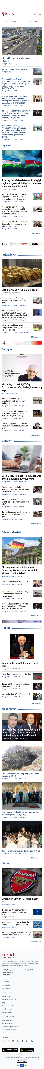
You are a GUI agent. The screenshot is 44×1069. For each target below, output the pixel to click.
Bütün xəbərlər (36, 233)
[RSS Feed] (32, 1041)
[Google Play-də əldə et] (27, 1050)
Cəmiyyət (7, 349)
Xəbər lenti (33, 22)
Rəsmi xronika (6, 988)
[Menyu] (40, 14)
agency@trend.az (7, 974)
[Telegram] (22, 1041)
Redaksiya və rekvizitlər (9, 999)
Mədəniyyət (9, 708)
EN (18, 1065)
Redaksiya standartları (9, 1006)
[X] (13, 1041)
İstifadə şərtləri (7, 1020)
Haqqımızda (6, 996)
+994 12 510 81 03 (7, 972)
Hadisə (6, 627)
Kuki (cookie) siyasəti (9, 1030)
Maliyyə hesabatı (7, 1012)
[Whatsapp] (4, 1041)
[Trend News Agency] (8, 955)
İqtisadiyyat (9, 254)
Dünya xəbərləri (11, 532)
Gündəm (7, 440)
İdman (6, 863)
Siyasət (6, 145)
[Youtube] (18, 1041)
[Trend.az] (8, 14)
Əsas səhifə (11, 22)
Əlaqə (4, 1003)
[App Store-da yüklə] (10, 1050)
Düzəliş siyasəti (7, 1009)
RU (26, 1065)
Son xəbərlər (6, 985)
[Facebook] (8, 1041)
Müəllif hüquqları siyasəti (10, 1026)
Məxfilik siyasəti (7, 1023)
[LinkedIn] (27, 1041)
